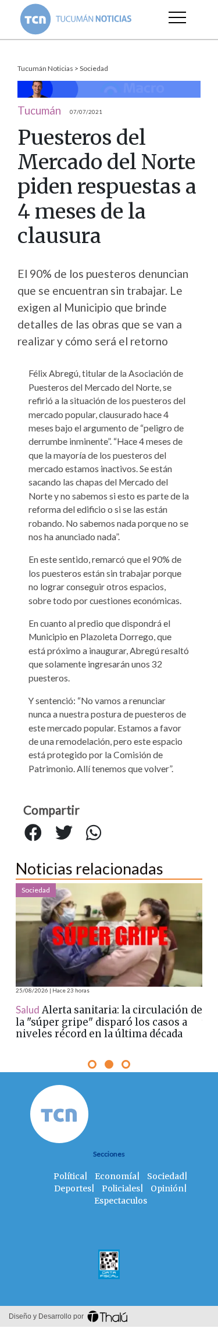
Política (68, 1176)
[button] (92, 1064)
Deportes (72, 1188)
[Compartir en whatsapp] (93, 832)
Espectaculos (120, 1200)
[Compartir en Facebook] (33, 832)
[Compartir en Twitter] (63, 832)
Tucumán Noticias (45, 68)
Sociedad (94, 68)
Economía (116, 1176)
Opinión (167, 1188)
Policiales (121, 1188)
